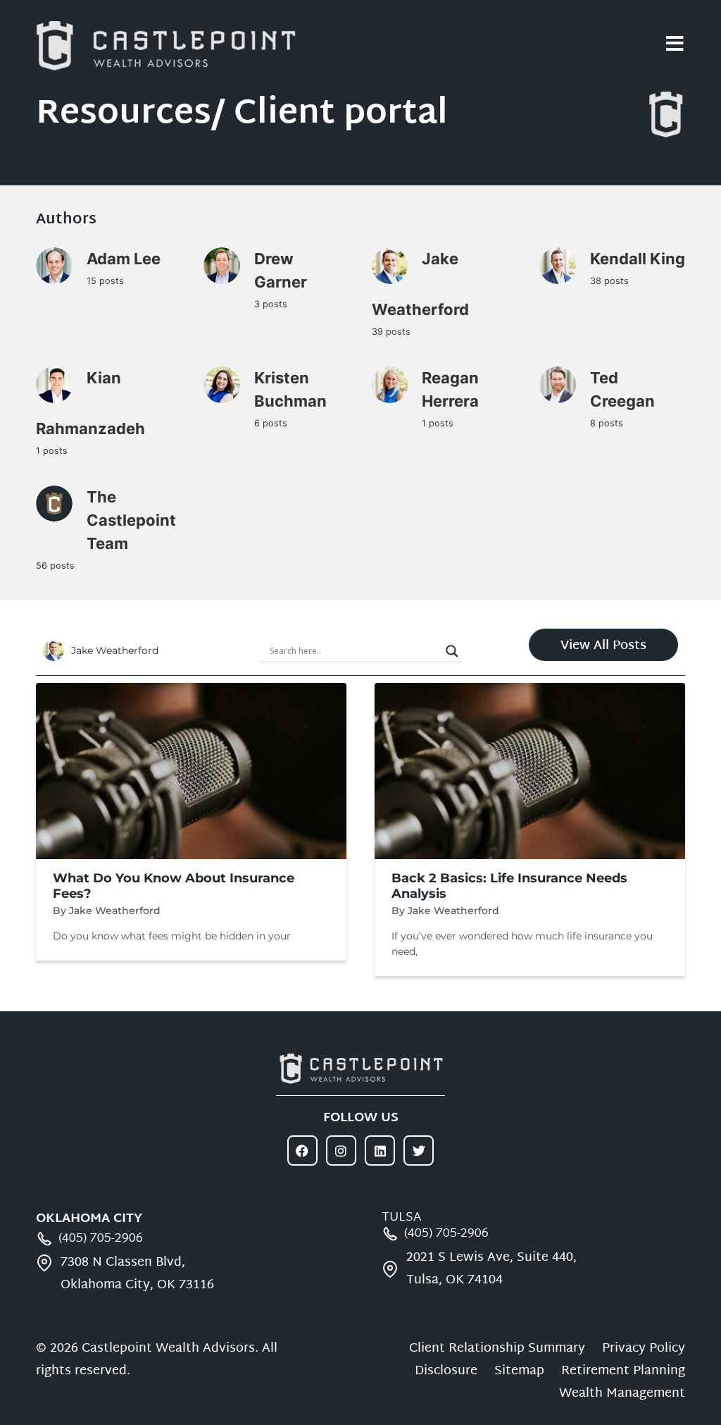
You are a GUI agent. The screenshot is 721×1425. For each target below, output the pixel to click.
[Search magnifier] (452, 651)
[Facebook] (302, 1150)
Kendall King (637, 258)
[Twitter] (418, 1150)
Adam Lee (124, 258)
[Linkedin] (380, 1150)
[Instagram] (341, 1150)
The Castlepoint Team (131, 520)
